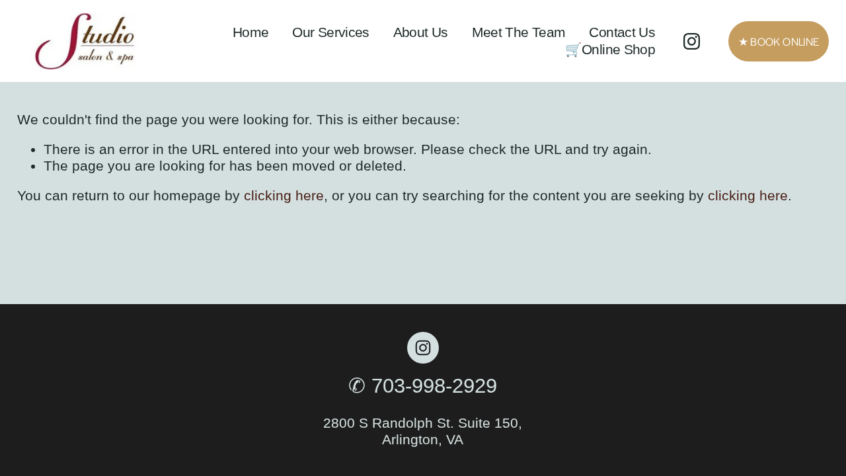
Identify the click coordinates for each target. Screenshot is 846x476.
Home (251, 32)
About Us (420, 32)
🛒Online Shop (610, 49)
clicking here (284, 195)
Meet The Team (519, 32)
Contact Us (622, 32)
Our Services (330, 32)
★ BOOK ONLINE (778, 41)
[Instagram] (691, 41)
